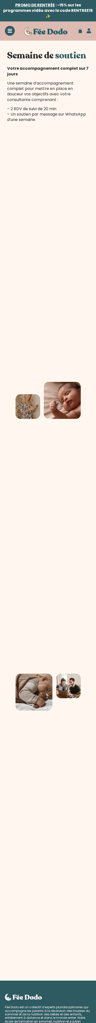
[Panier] (80, 30)
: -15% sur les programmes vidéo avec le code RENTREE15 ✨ (48, 10)
